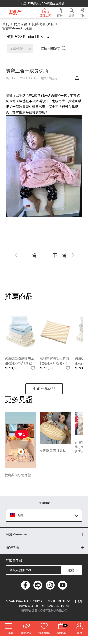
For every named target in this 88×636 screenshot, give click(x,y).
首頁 (5, 24)
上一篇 (30, 255)
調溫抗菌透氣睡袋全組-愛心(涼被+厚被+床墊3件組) (19, 361)
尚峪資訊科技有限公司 (53, 610)
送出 (71, 570)
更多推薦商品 (44, 389)
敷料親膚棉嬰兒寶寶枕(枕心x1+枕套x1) (54, 360)
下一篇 (60, 255)
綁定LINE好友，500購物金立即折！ (44, 3)
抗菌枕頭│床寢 (43, 24)
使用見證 (20, 24)
